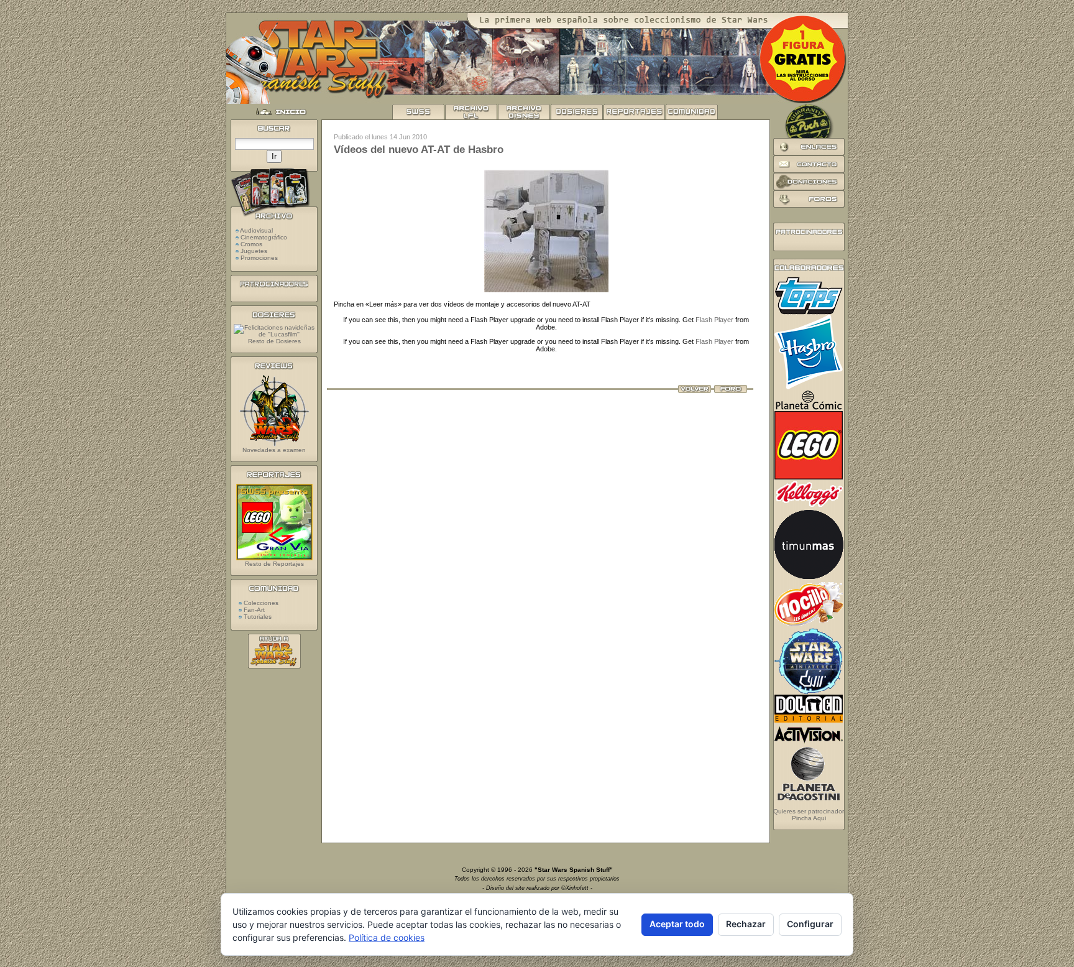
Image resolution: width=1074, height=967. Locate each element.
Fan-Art (253, 609)
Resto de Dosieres (274, 341)
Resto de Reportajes (274, 563)
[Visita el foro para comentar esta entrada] (730, 390)
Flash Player (714, 319)
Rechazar (746, 923)
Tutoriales (257, 616)
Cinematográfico (264, 237)
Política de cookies (387, 937)
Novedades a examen (274, 449)
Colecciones (260, 602)
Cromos (251, 244)
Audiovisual (256, 230)
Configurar (810, 923)
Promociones (259, 257)
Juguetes (254, 251)
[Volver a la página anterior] (694, 390)
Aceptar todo (677, 923)
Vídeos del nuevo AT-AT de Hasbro (418, 149)
